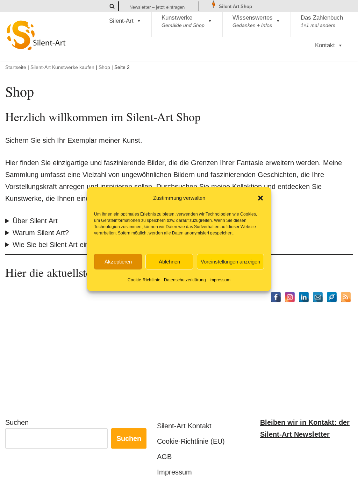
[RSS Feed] (346, 297)
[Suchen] (112, 6)
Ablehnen (169, 262)
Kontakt (325, 45)
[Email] (318, 297)
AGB (164, 457)
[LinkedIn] (304, 297)
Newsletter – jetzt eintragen (157, 7)
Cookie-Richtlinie (144, 279)
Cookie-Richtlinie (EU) (191, 441)
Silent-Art (121, 20)
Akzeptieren (118, 262)
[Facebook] (276, 297)
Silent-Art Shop (234, 6)
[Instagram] (290, 297)
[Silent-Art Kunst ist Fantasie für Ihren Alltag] (36, 35)
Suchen (17, 422)
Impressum (219, 279)
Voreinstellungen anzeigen (230, 262)
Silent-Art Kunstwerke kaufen (62, 67)
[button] (260, 198)
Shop (104, 67)
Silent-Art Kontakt (184, 426)
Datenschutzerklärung (185, 279)
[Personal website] (332, 297)
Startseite (15, 67)
